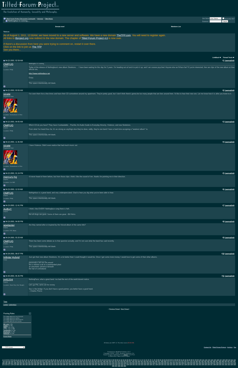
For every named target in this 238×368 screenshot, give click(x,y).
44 (84, 360)
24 (43, 360)
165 (153, 361)
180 (196, 361)
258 (188, 363)
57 (111, 360)
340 (191, 364)
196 (9, 363)
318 (127, 364)
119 (20, 361)
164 (150, 361)
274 (234, 363)
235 (122, 363)
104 (212, 360)
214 (61, 363)
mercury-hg (10, 177)
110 (229, 360)
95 (189, 360)
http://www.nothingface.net (39, 73)
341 (194, 364)
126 (40, 361)
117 (15, 361)
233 (116, 363)
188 (220, 361)
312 (110, 364)
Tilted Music (49, 19)
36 (68, 360)
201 (23, 363)
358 (119, 366)
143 (89, 361)
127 (43, 361)
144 (92, 361)
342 (197, 364)
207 (41, 363)
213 (58, 363)
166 (156, 361)
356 (113, 366)
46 (88, 360)
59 (115, 360)
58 (113, 360)
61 (119, 360)
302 (81, 364)
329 (159, 364)
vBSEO (125, 354)
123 (32, 361)
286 (35, 364)
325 (148, 364)
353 (229, 364)
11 (16, 360)
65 (128, 360)
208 (44, 363)
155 (124, 361)
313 (113, 364)
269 (220, 363)
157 (130, 361)
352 (226, 364)
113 (4, 361)
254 (177, 363)
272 (229, 363)
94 (187, 360)
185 (211, 361)
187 (217, 361)
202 (26, 363)
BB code (6, 324)
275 (3, 364)
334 (174, 364)
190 (225, 361)
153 (118, 361)
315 (119, 364)
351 (223, 364)
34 (63, 360)
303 (84, 364)
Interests (40, 19)
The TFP (37, 47)
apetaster (9, 225)
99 (198, 360)
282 (23, 364)
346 (208, 364)
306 (93, 364)
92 (183, 360)
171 (170, 361)
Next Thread (125, 309)
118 (17, 361)
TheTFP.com (124, 35)
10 (14, 360)
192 (231, 361)
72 (142, 360)
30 (55, 360)
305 (90, 364)
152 (115, 361)
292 (52, 364)
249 (162, 363)
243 (145, 363)
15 (24, 360)
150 (110, 361)
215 (64, 363)
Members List (176, 26)
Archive (229, 347)
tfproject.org (21, 38)
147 (101, 361)
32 (59, 360)
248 (159, 363)
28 (51, 360)
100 (200, 360)
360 (125, 366)
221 (81, 363)
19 (32, 360)
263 (203, 363)
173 (176, 361)
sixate (6, 94)
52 (101, 360)
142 (87, 361)
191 (228, 361)
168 (162, 361)
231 (110, 363)
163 (147, 361)
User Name (205, 18)
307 (96, 364)
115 (9, 361)
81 (161, 360)
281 (21, 364)
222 (84, 363)
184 (208, 361)
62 (121, 360)
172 (173, 361)
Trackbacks (7, 330)
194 (3, 363)
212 (55, 363)
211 (52, 363)
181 (199, 361)
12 (18, 360)
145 (95, 361)
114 (6, 361)
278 (12, 364)
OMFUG (8, 64)
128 (46, 361)
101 (203, 360)
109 (226, 360)
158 (133, 361)
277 (9, 364)
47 (90, 360)
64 (125, 360)
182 (202, 361)
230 (107, 363)
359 (122, 366)
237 (127, 363)
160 (139, 361)
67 (132, 360)
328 (156, 364)
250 (165, 363)
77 (152, 360)
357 (116, 366)
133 (61, 361)
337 (182, 364)
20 (35, 360)
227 (99, 363)
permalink (229, 61)
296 (64, 364)
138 (75, 361)
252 (171, 363)
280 (18, 364)
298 (70, 364)
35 (66, 360)
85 (169, 360)
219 (75, 363)
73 (144, 360)
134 (63, 361)
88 (175, 360)
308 (99, 364)
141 (84, 361)
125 (37, 361)
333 (171, 364)
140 (81, 361)
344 (203, 364)
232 (113, 363)
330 (162, 364)
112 (234, 360)
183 (205, 361)
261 (197, 363)
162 (144, 361)
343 (200, 364)
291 (49, 364)
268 (217, 363)
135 (66, 361)
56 (109, 360)
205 (35, 363)
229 (104, 363)
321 (136, 364)
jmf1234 (8, 279)
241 (139, 363)
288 (41, 364)
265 (208, 363)
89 (177, 360)
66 (130, 360)
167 (159, 361)
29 (53, 360)
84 (167, 360)
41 (78, 360)
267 (214, 363)
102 (206, 360)
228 (101, 363)
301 (78, 364)
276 (6, 364)
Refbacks (6, 333)
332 (168, 364)
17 (28, 360)
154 (121, 361)
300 (76, 364)
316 (122, 364)
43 (82, 360)
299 (73, 364)
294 (58, 364)
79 (156, 360)
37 (70, 360)
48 (92, 360)
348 (214, 364)
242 (142, 363)
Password (205, 21)
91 (181, 360)
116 (12, 361)
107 (220, 360)
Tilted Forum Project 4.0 (95, 38)
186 (214, 361)
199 (18, 363)
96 (192, 360)
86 (171, 360)
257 (185, 363)
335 (177, 364)
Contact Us (207, 347)
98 (196, 360)
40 (76, 360)
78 (154, 360)
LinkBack (215, 57)
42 (80, 360)
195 (6, 363)
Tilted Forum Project (219, 347)
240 (136, 363)
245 (151, 363)
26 (47, 360)
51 (99, 360)
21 (37, 360)
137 (72, 361)
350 (220, 364)
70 (138, 360)
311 (107, 364)
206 (38, 363)
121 (26, 361)
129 (49, 361)
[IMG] (5, 327)
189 (222, 361)
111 (232, 360)
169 (165, 361)
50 (97, 360)
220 (78, 363)
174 (179, 361)
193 (234, 361)
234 (119, 363)
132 (58, 361)
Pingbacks (6, 332)
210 (49, 363)
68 (134, 360)
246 (153, 363)
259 (191, 363)
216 (67, 363)
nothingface (12, 304)
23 (41, 360)
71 (140, 360)
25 (45, 360)
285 (32, 364)
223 (87, 363)
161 (141, 361)
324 (145, 364)
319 (130, 364)
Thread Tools (227, 57)
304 (87, 364)
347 (211, 364)
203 (29, 363)
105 (215, 360)
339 (188, 364)
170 (168, 361)
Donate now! (60, 26)
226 (96, 363)
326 (151, 364)
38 (72, 360)
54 (105, 360)
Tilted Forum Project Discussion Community (20, 19)
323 (142, 364)
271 (226, 363)
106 (218, 360)
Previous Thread (114, 309)
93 (185, 360)
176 (185, 361)
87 (173, 360)
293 (55, 364)
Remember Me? (230, 19)
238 (130, 363)
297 (67, 364)
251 (168, 363)
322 (139, 364)
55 (107, 360)
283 (26, 364)
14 (22, 360)
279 (15, 364)
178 (191, 361)
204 (32, 363)
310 (104, 364)
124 (34, 361)
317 (125, 364)
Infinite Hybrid (11, 257)
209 (47, 363)
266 (211, 363)
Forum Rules (7, 336)
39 (74, 360)
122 (29, 361)
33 (61, 360)
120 (23, 361)
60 (117, 360)
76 (150, 360)
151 (113, 361)
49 (94, 360)
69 (136, 360)
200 (21, 363)
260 (194, 363)
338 (185, 364)
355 (234, 364)
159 (136, 361)
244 (148, 363)
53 (103, 360)
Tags (5, 302)
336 (179, 364)
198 (15, 363)
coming (5, 304)
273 (232, 363)
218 (72, 363)
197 (12, 363)
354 (232, 364)
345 (206, 364)
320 (133, 364)
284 (29, 364)
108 (223, 360)
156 (127, 361)
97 (194, 360)
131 (55, 361)
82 (163, 360)
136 (69, 361)
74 (146, 360)
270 (223, 363)
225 (93, 363)
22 (39, 360)
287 (38, 364)
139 (78, 361)
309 (102, 364)
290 (47, 364)
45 (86, 360)
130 (52, 361)
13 (20, 360)
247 (156, 363)
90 (179, 360)
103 (209, 360)
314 (116, 364)
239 (133, 363)
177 (188, 361)
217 (70, 363)
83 (165, 360)
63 (123, 360)
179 (194, 361)
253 (174, 363)
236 (125, 363)
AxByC (7, 209)
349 (217, 364)
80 (158, 360)
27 (49, 360)
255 (179, 363)
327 (153, 364)
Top (235, 347)
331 (165, 364)
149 (107, 361)
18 (30, 360)
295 (61, 364)
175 (182, 361)
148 (104, 361)
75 (148, 360)
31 (57, 360)
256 (182, 363)
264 (206, 363)
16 (26, 360)
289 (44, 364)
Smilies (5, 325)
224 (90, 363)
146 (98, 361)
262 (200, 363)
